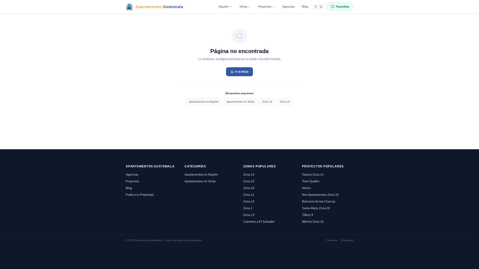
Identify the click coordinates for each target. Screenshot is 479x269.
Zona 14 (267, 101)
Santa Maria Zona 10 (316, 208)
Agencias (288, 6)
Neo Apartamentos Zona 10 (320, 194)
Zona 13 (248, 215)
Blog (305, 6)
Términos (331, 240)
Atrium (306, 188)
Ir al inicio (241, 71)
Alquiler (223, 6)
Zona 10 (248, 188)
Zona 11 (248, 194)
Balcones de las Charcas (318, 201)
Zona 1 (248, 208)
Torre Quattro (310, 181)
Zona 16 (248, 201)
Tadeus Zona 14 (313, 174)
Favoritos (342, 6)
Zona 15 (285, 101)
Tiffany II (307, 215)
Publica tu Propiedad (140, 194)
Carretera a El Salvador (258, 221)
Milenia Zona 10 (313, 221)
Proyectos (264, 6)
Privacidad (347, 240)
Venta (243, 6)
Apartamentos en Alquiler (204, 101)
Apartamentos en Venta (240, 101)
